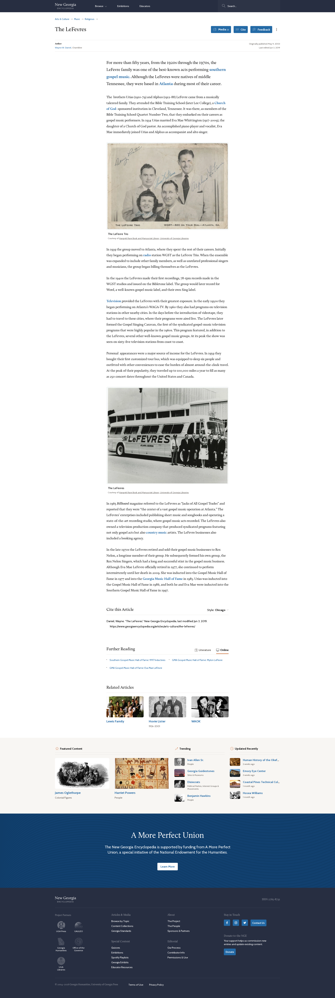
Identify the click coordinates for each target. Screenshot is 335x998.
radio (147, 255)
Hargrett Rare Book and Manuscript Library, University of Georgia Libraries (154, 238)
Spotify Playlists (120, 957)
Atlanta (166, 84)
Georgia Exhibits (120, 962)
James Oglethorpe (68, 793)
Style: (216, 610)
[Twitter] (245, 923)
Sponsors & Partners (179, 931)
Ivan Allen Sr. (195, 760)
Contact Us (258, 922)
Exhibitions (123, 6)
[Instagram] (236, 923)
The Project (174, 921)
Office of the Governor (78, 949)
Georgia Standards (121, 931)
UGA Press (61, 931)
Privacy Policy (156, 984)
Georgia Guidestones (200, 771)
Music (77, 19)
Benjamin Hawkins (199, 795)
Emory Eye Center (254, 771)
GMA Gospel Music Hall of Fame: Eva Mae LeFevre (136, 667)
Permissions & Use (178, 957)
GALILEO (78, 931)
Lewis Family (115, 721)
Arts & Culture (62, 19)
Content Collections (122, 926)
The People (174, 926)
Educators (145, 6)
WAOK (195, 721)
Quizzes (115, 947)
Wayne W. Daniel (63, 47)
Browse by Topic (120, 921)
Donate (230, 951)
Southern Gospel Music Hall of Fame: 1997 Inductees (137, 660)
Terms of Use (135, 984)
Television (113, 301)
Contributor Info (176, 952)
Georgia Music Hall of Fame (163, 579)
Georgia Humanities (61, 949)
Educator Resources (122, 967)
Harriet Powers (125, 793)
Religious (89, 19)
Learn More (168, 866)
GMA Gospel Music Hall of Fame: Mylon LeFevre (197, 660)
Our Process (174, 947)
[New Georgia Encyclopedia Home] (65, 6)
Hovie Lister (157, 721)
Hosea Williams (253, 793)
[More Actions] (276, 29)
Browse (100, 6)
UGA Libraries (61, 968)
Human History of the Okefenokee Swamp (270, 760)
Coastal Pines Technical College (263, 782)
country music (156, 532)
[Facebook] (227, 923)
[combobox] (249, 6)
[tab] (203, 650)
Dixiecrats (193, 782)
